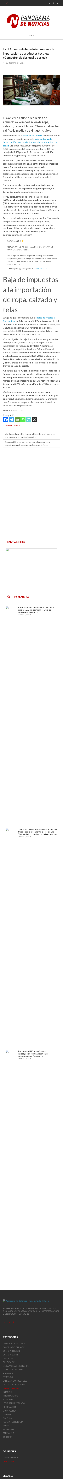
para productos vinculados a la (30, 142)
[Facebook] (5, 419)
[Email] (17, 419)
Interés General (12, 425)
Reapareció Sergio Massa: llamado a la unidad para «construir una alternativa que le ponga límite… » (27, 443)
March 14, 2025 (40, 268)
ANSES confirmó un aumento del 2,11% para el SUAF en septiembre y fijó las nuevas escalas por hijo (36, 609)
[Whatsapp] (22, 419)
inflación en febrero (32, 135)
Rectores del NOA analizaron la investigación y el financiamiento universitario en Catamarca (33, 1053)
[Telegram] (11, 419)
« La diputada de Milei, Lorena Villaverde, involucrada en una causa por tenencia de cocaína (30, 435)
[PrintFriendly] (28, 419)
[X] (34, 419)
